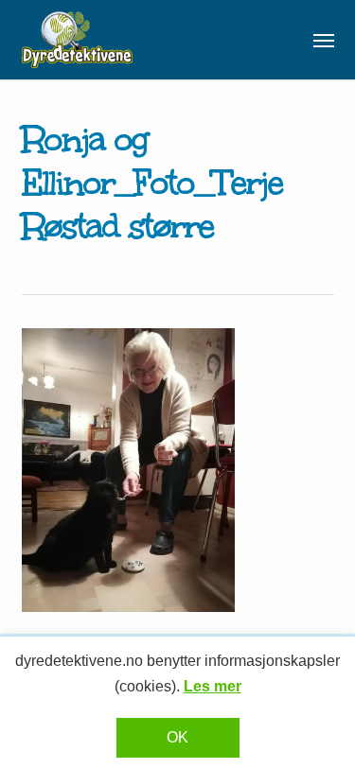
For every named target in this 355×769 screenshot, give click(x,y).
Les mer (212, 686)
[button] (323, 39)
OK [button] (177, 737)
